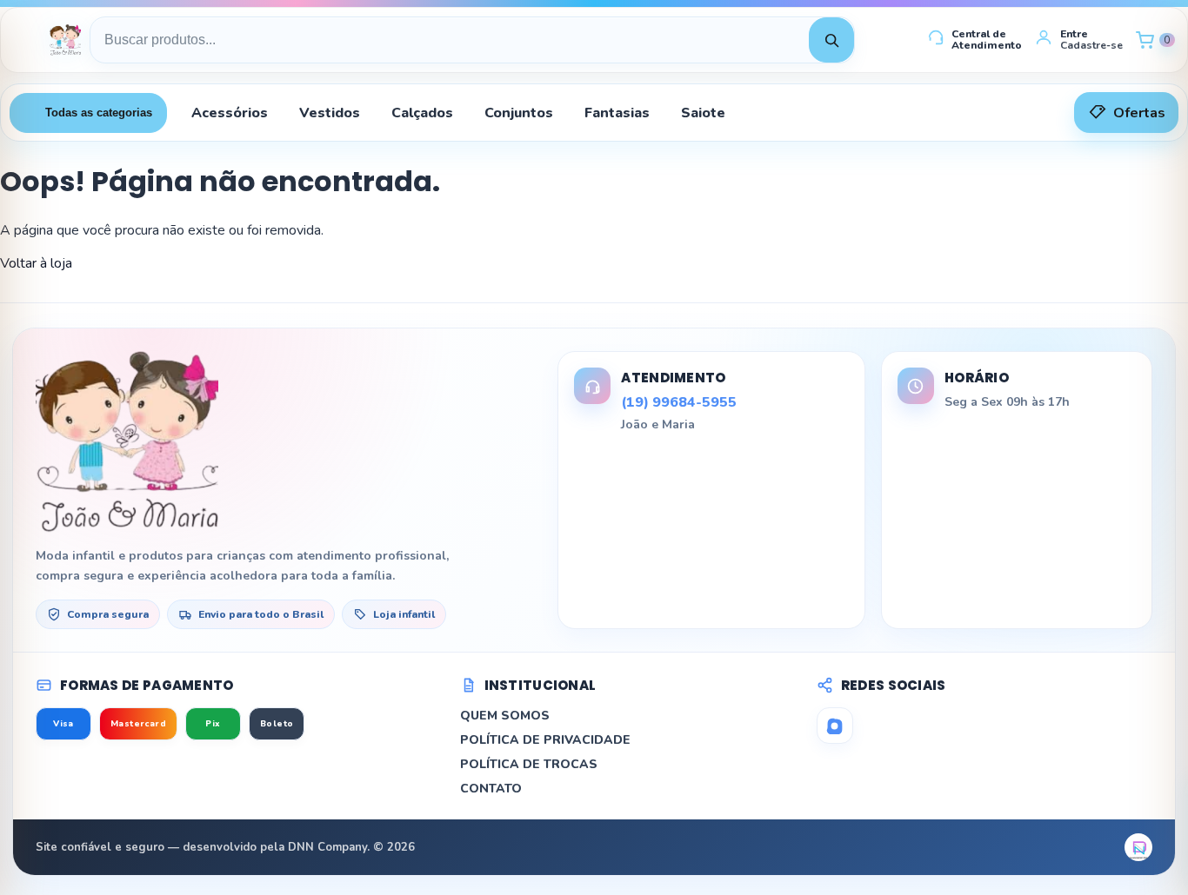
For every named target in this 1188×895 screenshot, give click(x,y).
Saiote (703, 113)
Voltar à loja (36, 263)
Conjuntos (518, 113)
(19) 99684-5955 (679, 402)
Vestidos (329, 113)
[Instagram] (835, 725)
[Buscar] (831, 40)
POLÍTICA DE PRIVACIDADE (545, 740)
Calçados (422, 113)
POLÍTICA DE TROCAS (528, 764)
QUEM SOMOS (505, 715)
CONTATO (491, 788)
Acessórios (229, 113)
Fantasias (617, 113)
